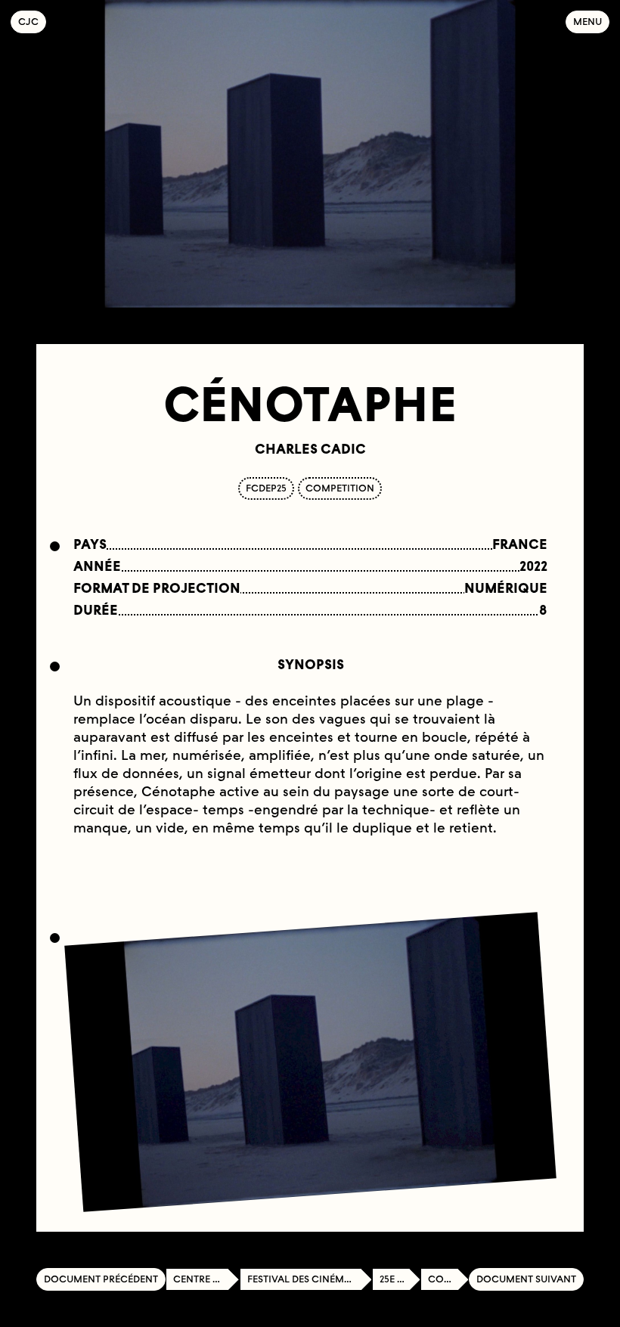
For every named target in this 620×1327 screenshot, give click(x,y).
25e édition (400, 1279)
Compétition (448, 1279)
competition (339, 488)
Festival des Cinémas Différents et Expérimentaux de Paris (309, 1279)
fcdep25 (266, 488)
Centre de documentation (206, 1279)
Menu (587, 21)
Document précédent (101, 1279)
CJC (32, 21)
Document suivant (526, 1279)
